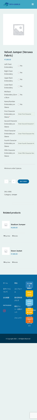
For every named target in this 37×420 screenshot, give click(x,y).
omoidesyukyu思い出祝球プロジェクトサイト (29, 314)
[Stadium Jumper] (6, 225)
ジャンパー (18, 318)
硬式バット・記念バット (18, 309)
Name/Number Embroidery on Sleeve (9, 104)
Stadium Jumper (18, 224)
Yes (21, 65)
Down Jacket (16, 251)
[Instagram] (4, 310)
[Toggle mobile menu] (33, 4)
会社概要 (6, 297)
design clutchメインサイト (29, 295)
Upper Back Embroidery (8, 79)
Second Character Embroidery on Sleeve (10, 124)
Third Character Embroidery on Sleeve (10, 133)
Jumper (14, 194)
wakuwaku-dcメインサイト (29, 322)
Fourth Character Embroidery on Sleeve (10, 143)
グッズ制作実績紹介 (29, 286)
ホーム (5, 283)
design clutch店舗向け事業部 (29, 304)
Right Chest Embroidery (8, 72)
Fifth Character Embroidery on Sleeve (9, 153)
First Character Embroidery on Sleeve (9, 114)
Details (16, 236)
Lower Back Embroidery (8, 86)
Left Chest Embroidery (8, 65)
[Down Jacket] (6, 251)
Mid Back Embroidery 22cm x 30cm (10, 94)
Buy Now (23, 181)
